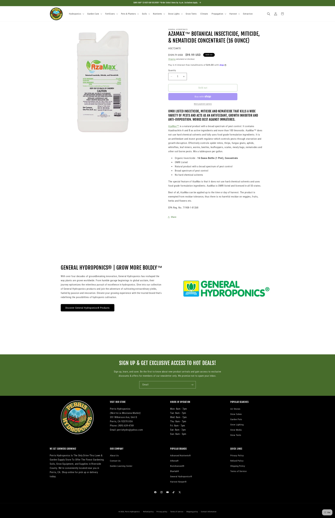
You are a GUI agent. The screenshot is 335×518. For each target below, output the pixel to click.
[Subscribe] (192, 384)
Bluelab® (174, 471)
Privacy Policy (237, 455)
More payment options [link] (203, 104)
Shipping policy (192, 512)
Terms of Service (238, 471)
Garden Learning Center (121, 466)
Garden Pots (236, 419)
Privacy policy (162, 512)
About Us (114, 455)
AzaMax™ (173, 126)
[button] (76, 14)
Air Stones (235, 409)
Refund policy (148, 512)
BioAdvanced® (177, 466)
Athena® (174, 460)
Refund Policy (236, 460)
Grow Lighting (237, 424)
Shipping (171, 59)
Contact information (208, 512)
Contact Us (115, 460)
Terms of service (176, 512)
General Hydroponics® (181, 476)
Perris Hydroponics (132, 512)
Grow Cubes (236, 414)
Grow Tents (235, 435)
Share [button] (173, 217)
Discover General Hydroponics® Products (87, 307)
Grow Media (236, 430)
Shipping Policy (237, 466)
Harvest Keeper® (178, 481)
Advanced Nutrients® (180, 455)
